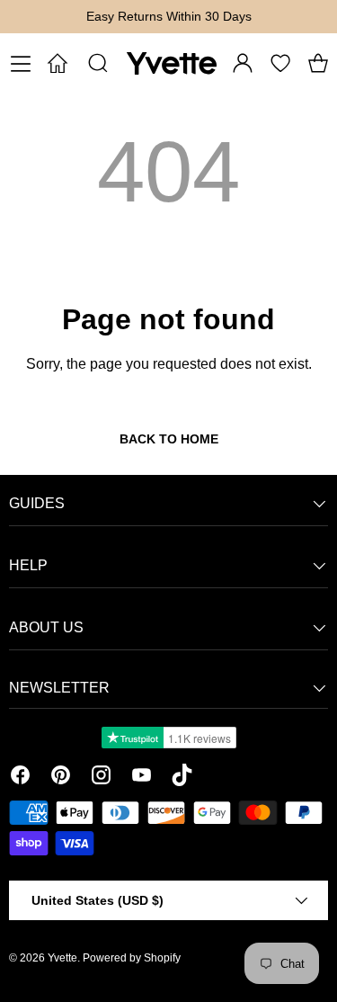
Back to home (169, 439)
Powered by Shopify (132, 958)
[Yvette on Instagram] (101, 778)
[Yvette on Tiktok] (182, 778)
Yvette (62, 958)
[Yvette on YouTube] (141, 778)
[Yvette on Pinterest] (60, 778)
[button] (318, 62)
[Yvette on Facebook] (20, 778)
